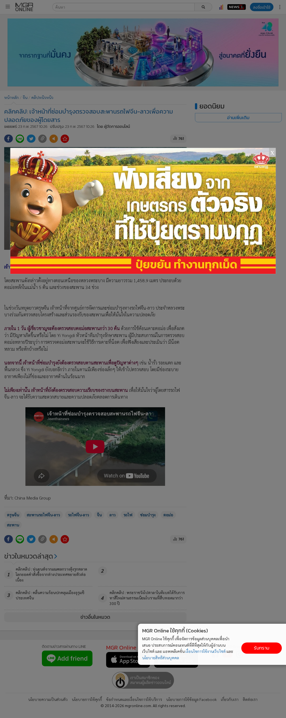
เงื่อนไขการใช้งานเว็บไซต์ (205, 651)
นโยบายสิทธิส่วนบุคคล (160, 657)
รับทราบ (261, 647)
